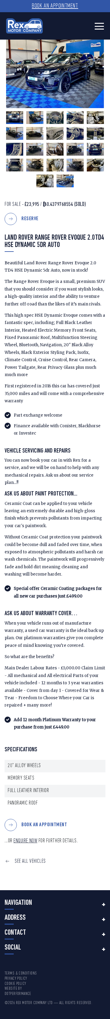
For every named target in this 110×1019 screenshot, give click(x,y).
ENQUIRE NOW (25, 841)
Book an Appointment (55, 6)
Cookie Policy (15, 984)
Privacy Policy (16, 978)
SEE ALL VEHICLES (30, 861)
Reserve (29, 218)
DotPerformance (18, 994)
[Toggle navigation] (99, 26)
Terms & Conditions (21, 973)
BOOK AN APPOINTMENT (44, 824)
